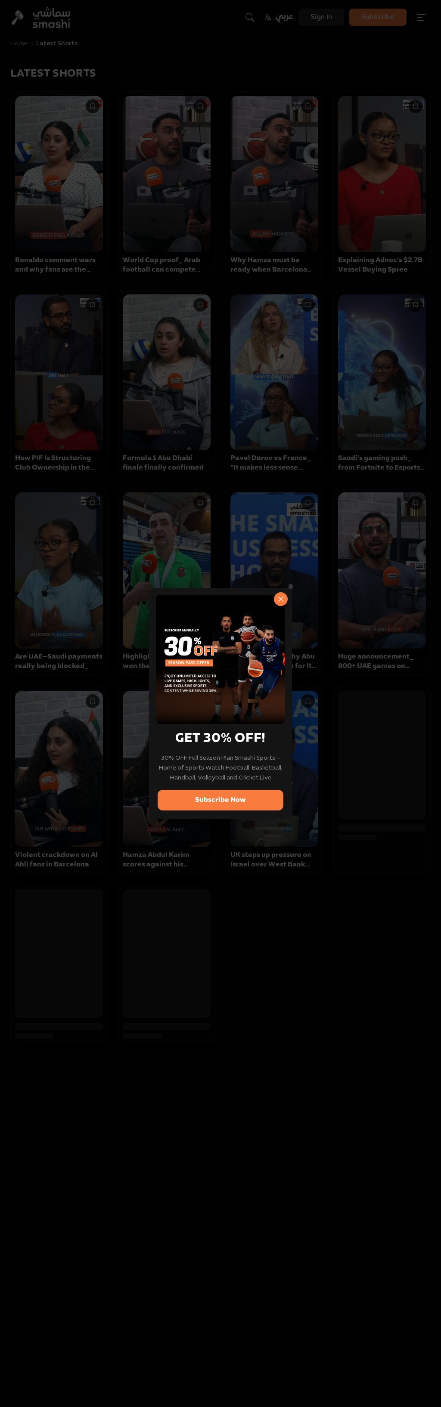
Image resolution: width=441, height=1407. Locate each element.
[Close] (281, 599)
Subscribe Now (220, 800)
